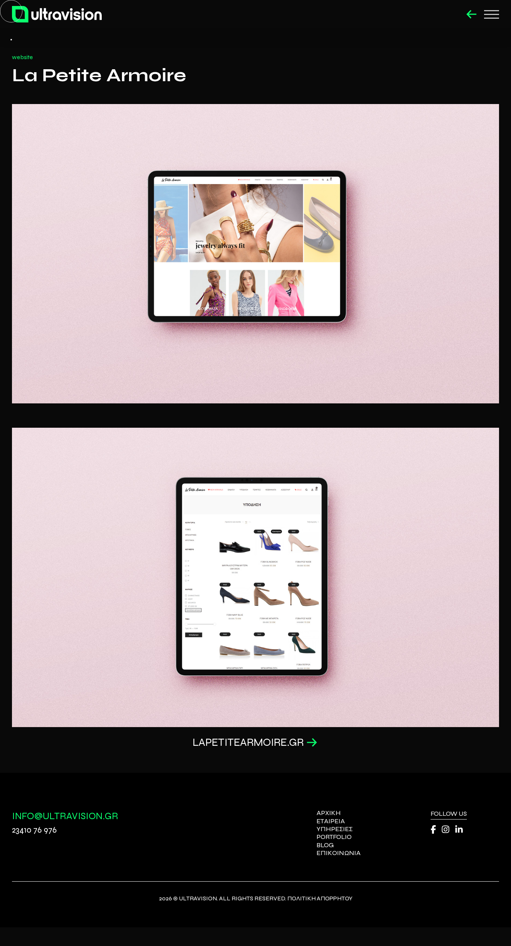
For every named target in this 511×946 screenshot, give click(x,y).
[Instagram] (445, 830)
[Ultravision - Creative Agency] (57, 14)
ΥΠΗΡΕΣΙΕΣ (334, 829)
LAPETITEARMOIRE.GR (248, 742)
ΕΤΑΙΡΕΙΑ (330, 821)
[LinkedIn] (459, 830)
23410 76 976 (34, 830)
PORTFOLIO (334, 837)
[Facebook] (433, 830)
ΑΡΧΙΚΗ (328, 813)
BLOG (325, 845)
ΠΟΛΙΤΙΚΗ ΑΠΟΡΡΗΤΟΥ (319, 898)
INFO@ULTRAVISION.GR (65, 816)
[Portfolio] (472, 14)
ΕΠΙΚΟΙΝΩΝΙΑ (338, 853)
